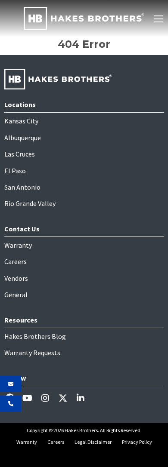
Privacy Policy (137, 442)
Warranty (18, 245)
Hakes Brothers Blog (35, 336)
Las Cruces (19, 154)
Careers (15, 261)
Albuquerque (22, 137)
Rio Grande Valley (30, 203)
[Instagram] (48, 398)
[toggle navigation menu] (158, 18)
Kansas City (21, 121)
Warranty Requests (32, 352)
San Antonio (22, 187)
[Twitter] (66, 398)
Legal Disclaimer (93, 442)
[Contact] (10, 384)
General (16, 294)
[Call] (10, 404)
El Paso (15, 170)
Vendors (16, 278)
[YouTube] (31, 398)
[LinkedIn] (84, 398)
